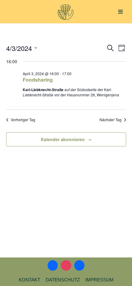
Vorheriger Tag (23, 119)
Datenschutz (63, 279)
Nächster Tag (110, 119)
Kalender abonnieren (63, 139)
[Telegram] (79, 265)
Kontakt (29, 279)
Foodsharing (38, 79)
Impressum (99, 279)
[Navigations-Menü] (120, 12)
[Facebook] (53, 265)
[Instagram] (66, 265)
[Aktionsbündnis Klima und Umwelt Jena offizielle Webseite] (65, 12)
